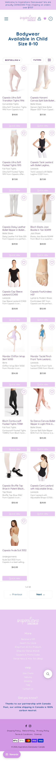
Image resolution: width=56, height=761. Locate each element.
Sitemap (38, 734)
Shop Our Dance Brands (28, 650)
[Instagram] (30, 726)
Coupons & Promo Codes (28, 654)
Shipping (28, 681)
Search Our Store (28, 643)
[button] (49, 60)
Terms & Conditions (24, 734)
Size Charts (28, 673)
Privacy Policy (43, 731)
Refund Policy (28, 731)
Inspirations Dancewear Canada (31, 747)
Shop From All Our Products (28, 647)
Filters (37, 60)
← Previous (15, 594)
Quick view (14, 125)
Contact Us (28, 688)
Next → (40, 594)
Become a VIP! (28, 639)
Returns (28, 677)
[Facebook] (26, 726)
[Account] (39, 18)
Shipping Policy (14, 731)
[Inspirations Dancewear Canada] (28, 18)
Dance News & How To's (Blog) (28, 658)
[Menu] (6, 19)
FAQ (28, 685)
